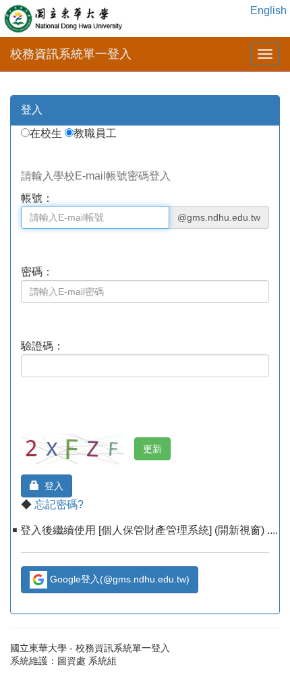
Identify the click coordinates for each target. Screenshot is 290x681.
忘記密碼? (59, 504)
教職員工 (96, 133)
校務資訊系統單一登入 (71, 54)
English (268, 10)
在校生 (47, 133)
